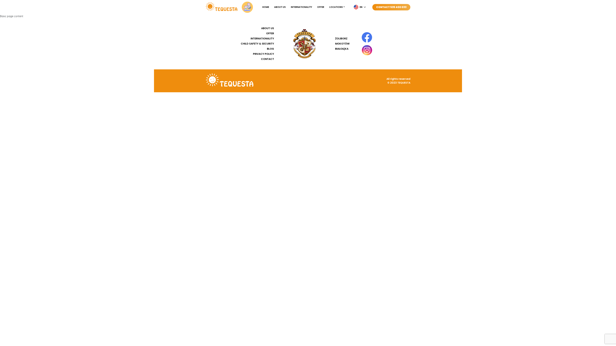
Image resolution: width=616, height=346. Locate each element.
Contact (267, 59)
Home (265, 7)
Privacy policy (263, 54)
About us (280, 7)
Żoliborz (341, 38)
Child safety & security (257, 43)
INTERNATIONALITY (301, 7)
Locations (336, 7)
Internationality (262, 38)
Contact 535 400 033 (391, 7)
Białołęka (341, 49)
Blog (270, 49)
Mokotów (342, 43)
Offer (320, 7)
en (361, 7)
